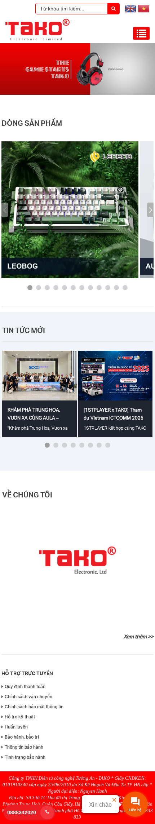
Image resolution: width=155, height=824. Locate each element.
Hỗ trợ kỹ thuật (20, 716)
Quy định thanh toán (25, 686)
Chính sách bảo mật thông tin (34, 706)
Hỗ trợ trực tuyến (27, 673)
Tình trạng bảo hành (25, 757)
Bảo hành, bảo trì (22, 737)
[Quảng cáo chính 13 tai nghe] (77, 93)
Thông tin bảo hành (24, 747)
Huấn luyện (16, 727)
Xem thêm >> (139, 636)
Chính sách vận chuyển (28, 696)
